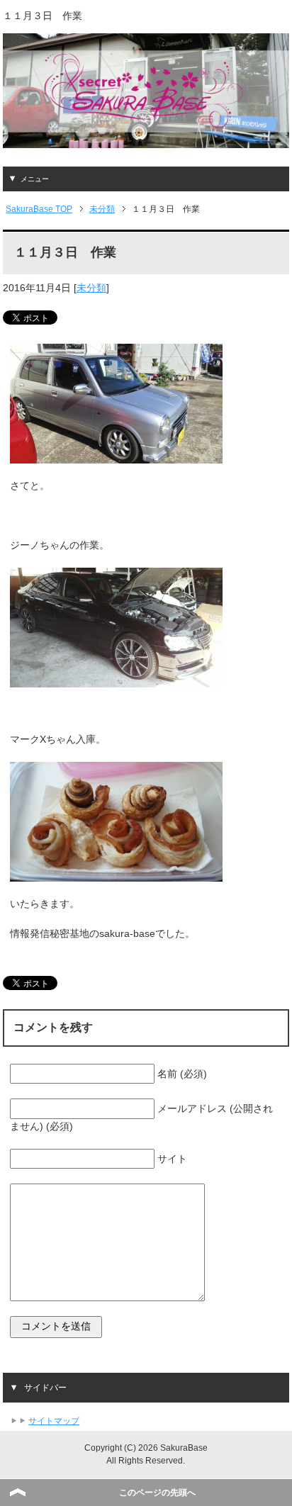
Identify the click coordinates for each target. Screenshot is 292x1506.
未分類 (91, 287)
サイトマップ (53, 1421)
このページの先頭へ (157, 1492)
